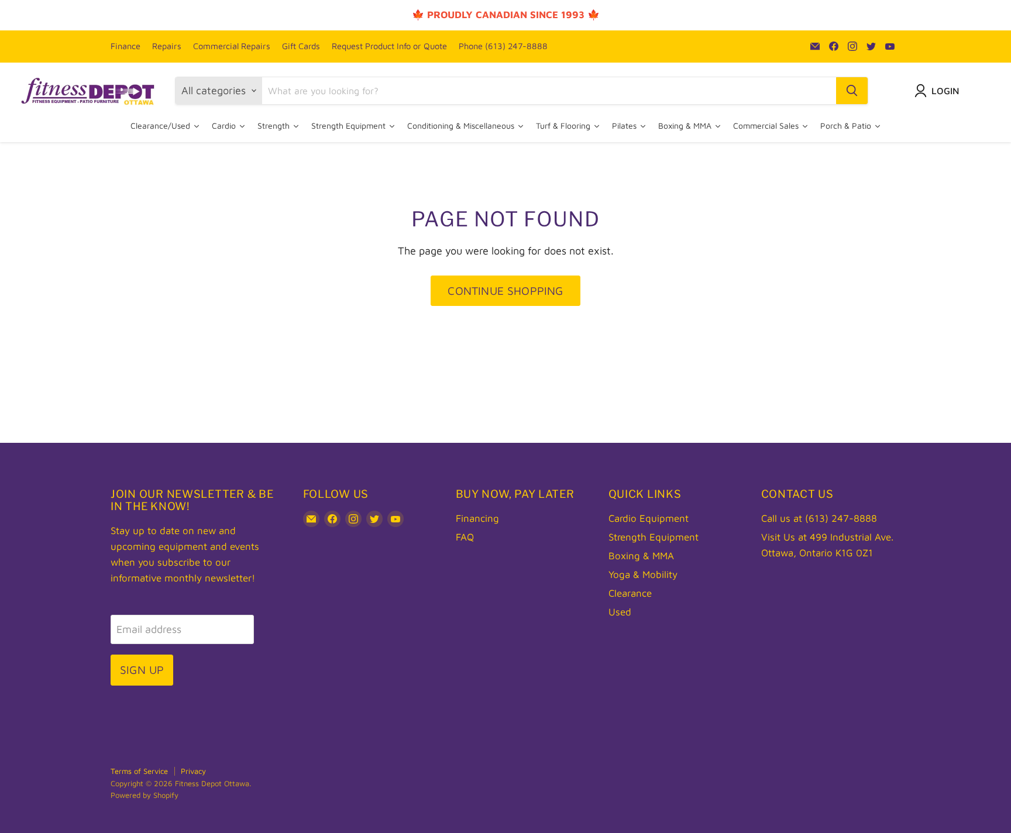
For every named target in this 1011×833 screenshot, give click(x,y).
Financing (477, 518)
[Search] (852, 90)
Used (619, 612)
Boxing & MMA (641, 556)
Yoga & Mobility (643, 574)
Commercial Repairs (231, 46)
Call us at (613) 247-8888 (819, 518)
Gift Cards (301, 46)
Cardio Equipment (648, 518)
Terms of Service (139, 771)
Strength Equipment (653, 537)
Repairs (166, 46)
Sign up (142, 669)
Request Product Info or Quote (389, 46)
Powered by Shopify (144, 795)
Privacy (193, 771)
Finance (125, 46)
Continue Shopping (505, 290)
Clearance (630, 593)
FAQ (465, 537)
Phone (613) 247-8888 (503, 46)
